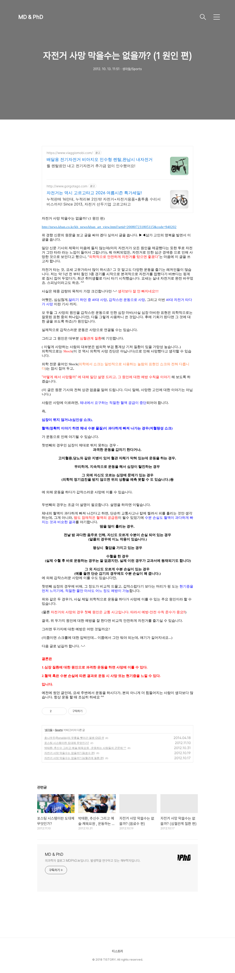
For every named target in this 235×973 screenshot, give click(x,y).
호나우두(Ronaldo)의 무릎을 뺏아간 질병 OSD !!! (74, 737)
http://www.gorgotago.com (67, 186)
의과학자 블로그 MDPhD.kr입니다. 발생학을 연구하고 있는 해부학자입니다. (92, 860)
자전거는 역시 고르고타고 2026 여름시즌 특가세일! (94, 192)
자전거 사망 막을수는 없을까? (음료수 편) (69, 753)
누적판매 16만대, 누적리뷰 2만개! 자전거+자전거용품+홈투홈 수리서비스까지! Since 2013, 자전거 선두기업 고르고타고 (104, 201)
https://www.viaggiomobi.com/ (70, 153)
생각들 (48, 730)
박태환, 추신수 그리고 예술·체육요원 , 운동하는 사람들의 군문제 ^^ (85, 748)
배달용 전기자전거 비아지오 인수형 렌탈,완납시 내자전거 (100, 159)
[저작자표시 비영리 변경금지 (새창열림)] (93, 711)
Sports (59, 730)
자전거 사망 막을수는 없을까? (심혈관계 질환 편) (74, 758)
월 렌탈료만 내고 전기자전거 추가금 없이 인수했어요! (91, 165)
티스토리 (117, 951)
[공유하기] (56, 711)
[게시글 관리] (61, 711)
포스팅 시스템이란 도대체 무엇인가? (66, 743)
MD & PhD (30, 17)
